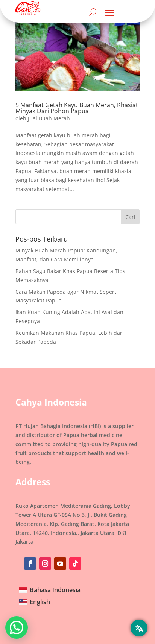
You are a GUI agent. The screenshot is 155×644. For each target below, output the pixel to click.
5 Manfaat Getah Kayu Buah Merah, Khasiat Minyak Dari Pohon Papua (76, 108)
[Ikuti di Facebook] (30, 563)
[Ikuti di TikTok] (75, 563)
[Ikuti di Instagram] (45, 563)
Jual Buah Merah (49, 118)
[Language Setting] (139, 628)
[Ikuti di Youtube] (60, 563)
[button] (16, 627)
